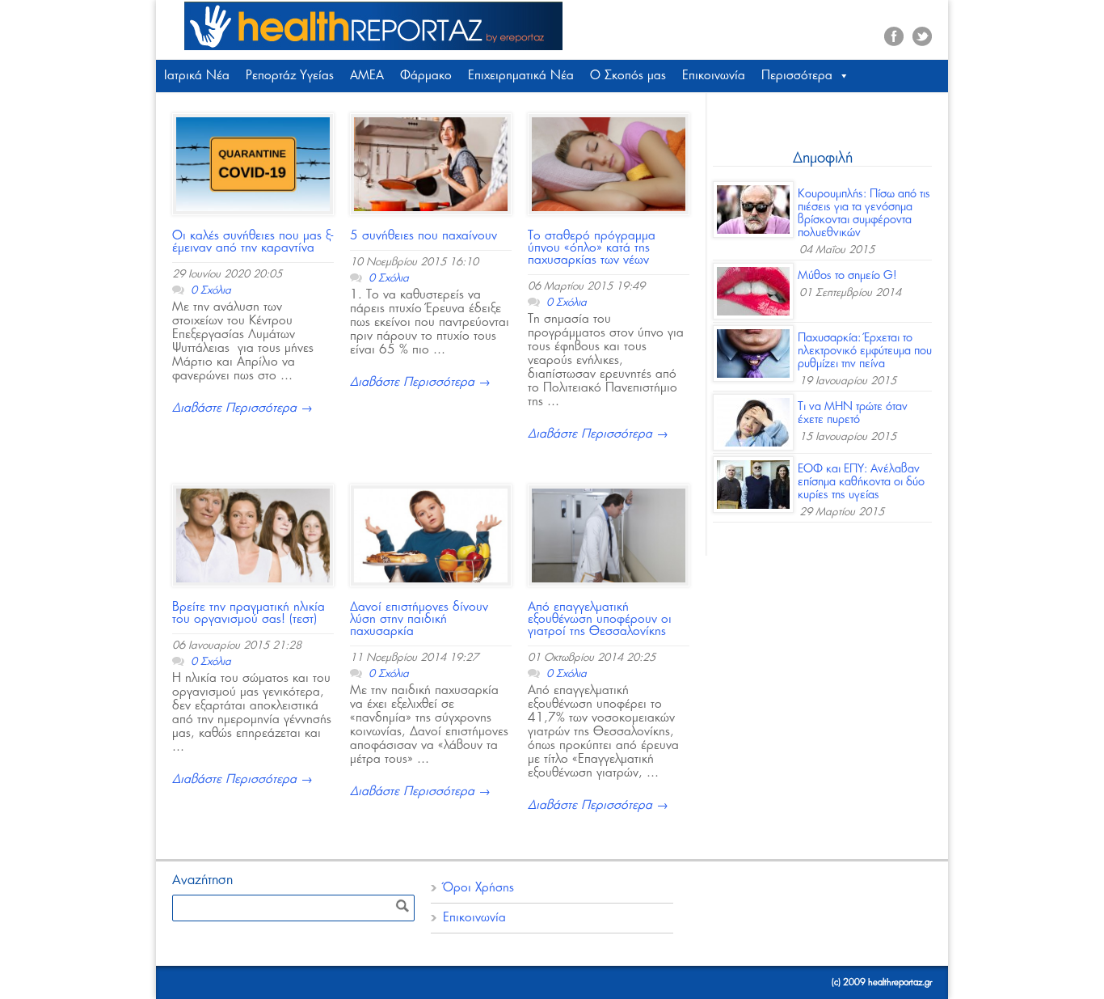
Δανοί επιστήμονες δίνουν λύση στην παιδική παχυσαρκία (419, 619)
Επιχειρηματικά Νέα (521, 76)
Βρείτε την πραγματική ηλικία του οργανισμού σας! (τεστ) (248, 613)
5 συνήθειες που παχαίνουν (423, 236)
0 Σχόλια (211, 291)
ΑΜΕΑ (367, 76)
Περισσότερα (796, 76)
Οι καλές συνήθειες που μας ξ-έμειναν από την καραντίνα (252, 242)
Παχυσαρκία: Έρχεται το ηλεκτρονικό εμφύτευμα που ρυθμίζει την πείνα (865, 351)
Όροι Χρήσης (478, 888)
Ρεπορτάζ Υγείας (290, 76)
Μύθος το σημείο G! (847, 275)
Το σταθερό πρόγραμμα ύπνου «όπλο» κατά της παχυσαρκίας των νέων (591, 248)
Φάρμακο (426, 76)
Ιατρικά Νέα (197, 76)
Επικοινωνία (713, 76)
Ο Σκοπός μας (628, 76)
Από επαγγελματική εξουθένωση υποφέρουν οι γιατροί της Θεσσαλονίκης (600, 619)
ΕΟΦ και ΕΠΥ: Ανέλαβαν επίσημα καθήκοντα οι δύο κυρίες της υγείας (861, 482)
